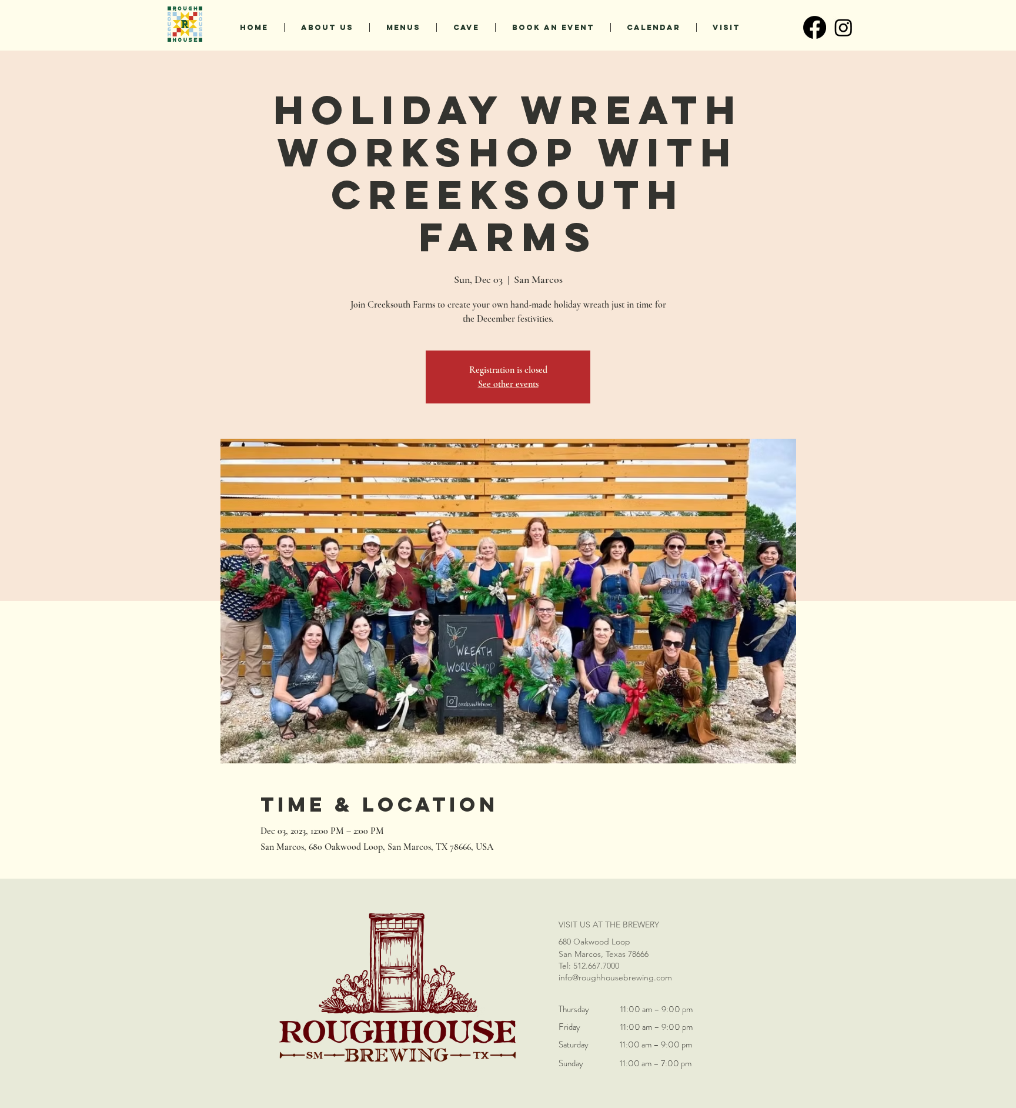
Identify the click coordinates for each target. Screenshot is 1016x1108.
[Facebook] (814, 27)
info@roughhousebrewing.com (615, 977)
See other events (508, 384)
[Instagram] (843, 27)
